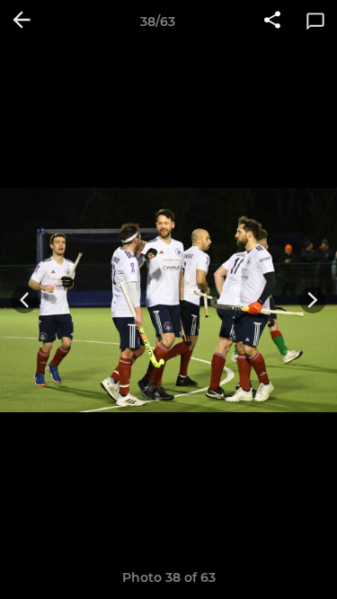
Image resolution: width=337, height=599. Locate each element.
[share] (272, 21)
